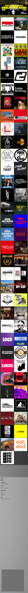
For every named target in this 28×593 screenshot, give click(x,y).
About (2, 486)
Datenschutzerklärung (7, 586)
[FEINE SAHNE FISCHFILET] (14, 9)
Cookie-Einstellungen (7, 589)
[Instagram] (3, 480)
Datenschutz (3, 493)
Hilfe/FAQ (2, 485)
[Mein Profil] (22, 1)
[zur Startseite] (3, 1)
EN (18, 1)
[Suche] (26, 3)
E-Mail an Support (4, 488)
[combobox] (13, 3)
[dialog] (13, 580)
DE (16, 1)
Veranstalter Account (5, 498)
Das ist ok (20, 589)
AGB (1, 492)
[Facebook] (1, 480)
